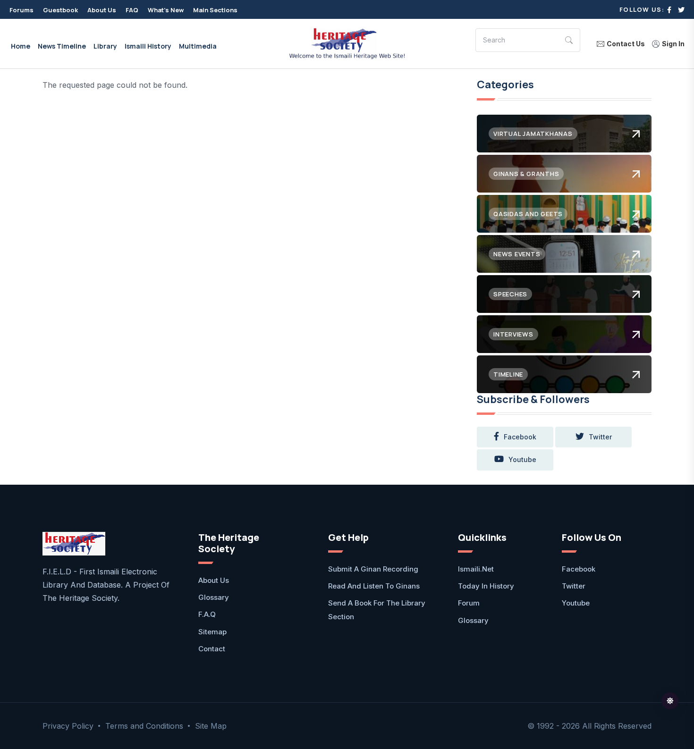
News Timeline (62, 46)
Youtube (576, 602)
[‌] (669, 10)
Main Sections (215, 10)
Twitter (573, 585)
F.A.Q (207, 614)
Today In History (486, 585)
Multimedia (198, 46)
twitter (600, 437)
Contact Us (626, 44)
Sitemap (212, 631)
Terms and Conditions (144, 726)
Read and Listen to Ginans (374, 585)
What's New (166, 10)
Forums (21, 10)
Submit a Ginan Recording (373, 568)
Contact (211, 648)
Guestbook (60, 10)
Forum (469, 602)
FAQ (132, 10)
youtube (522, 459)
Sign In (673, 44)
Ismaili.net (476, 568)
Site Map (211, 726)
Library (105, 46)
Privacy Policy (67, 726)
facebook (520, 437)
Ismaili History (148, 46)
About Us (101, 10)
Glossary (213, 597)
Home (20, 46)
